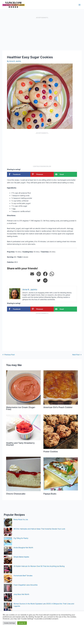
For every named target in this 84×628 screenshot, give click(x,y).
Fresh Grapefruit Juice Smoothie (25, 585)
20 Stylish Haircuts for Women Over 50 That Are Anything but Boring (39, 566)
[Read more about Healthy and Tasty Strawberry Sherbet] (23, 427)
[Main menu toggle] (79, 5)
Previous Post (8, 355)
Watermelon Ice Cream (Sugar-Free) (21, 408)
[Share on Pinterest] (39, 274)
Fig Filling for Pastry (21, 538)
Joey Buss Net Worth (21, 594)
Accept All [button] (22, 623)
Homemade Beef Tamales (23, 576)
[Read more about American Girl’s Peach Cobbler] (60, 387)
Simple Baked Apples (21, 557)
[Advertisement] (42, 34)
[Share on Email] (32, 274)
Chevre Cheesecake (15, 493)
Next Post (77, 355)
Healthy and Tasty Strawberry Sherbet (20, 444)
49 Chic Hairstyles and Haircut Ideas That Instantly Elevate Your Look (39, 529)
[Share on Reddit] (45, 280)
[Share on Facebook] (45, 274)
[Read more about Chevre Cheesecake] (23, 474)
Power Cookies (50, 451)
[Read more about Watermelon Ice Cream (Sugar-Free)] (23, 387)
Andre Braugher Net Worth (23, 548)
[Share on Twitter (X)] (39, 280)
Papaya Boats (49, 493)
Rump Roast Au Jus (21, 519)
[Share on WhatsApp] (52, 274)
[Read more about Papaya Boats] (60, 474)
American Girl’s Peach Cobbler (58, 407)
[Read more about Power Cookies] (60, 432)
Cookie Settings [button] (9, 623)
